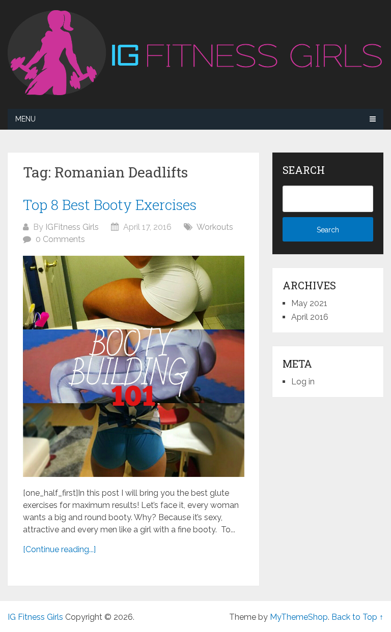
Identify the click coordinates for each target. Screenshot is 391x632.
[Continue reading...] (59, 549)
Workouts (215, 227)
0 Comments (60, 239)
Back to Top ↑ (357, 617)
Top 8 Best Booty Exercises (110, 204)
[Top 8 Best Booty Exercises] (133, 366)
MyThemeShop (299, 617)
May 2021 (309, 303)
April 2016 (309, 317)
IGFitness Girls (72, 227)
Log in (303, 381)
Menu (25, 119)
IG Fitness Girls (35, 617)
